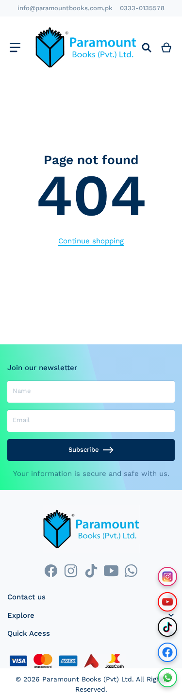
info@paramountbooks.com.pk (65, 8)
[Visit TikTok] (167, 627)
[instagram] (71, 570)
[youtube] (111, 570)
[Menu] (14, 47)
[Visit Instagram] (167, 576)
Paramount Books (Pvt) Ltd (87, 679)
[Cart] (166, 47)
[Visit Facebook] (167, 652)
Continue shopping (91, 241)
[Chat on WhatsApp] (167, 677)
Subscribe (83, 449)
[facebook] (51, 570)
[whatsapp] (131, 570)
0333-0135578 (142, 8)
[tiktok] (91, 570)
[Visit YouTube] (167, 602)
